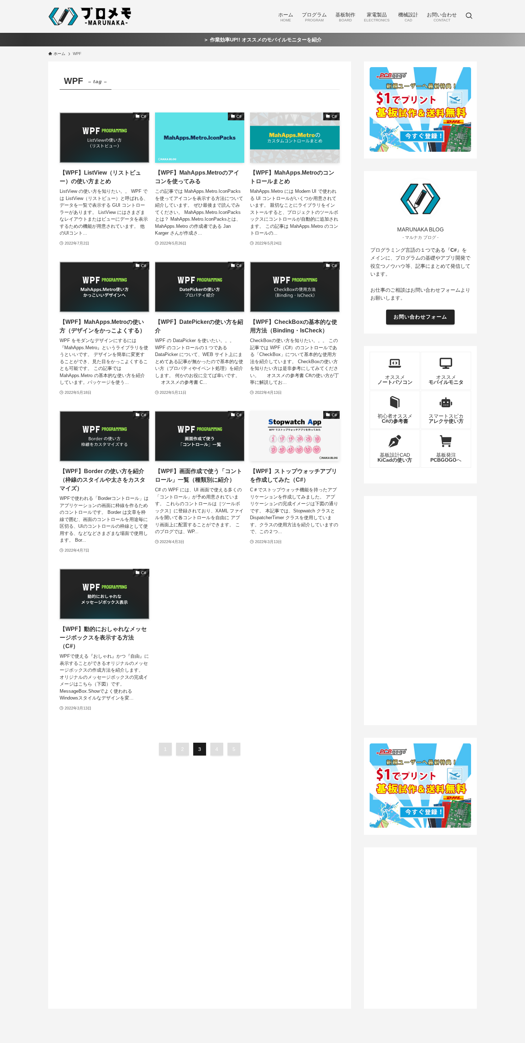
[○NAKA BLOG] (91, 16)
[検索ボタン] (469, 16)
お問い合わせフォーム (420, 317)
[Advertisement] (420, 609)
